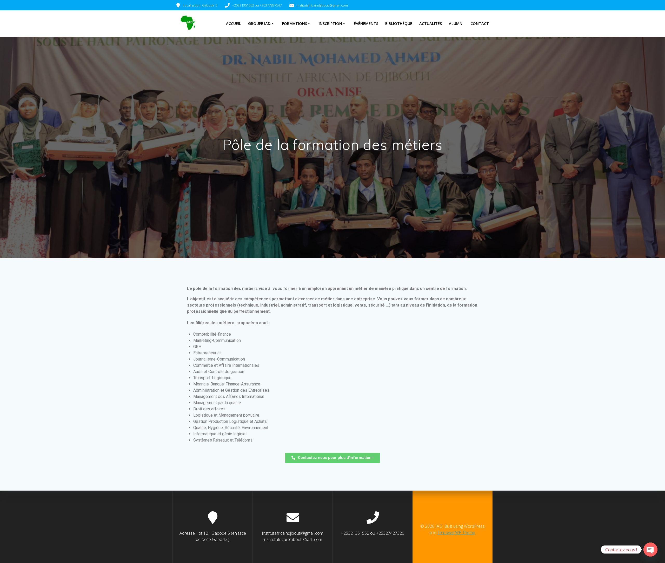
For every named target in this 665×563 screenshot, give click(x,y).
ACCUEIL (233, 23)
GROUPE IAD (259, 23)
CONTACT (479, 23)
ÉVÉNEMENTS (366, 23)
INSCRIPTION (330, 23)
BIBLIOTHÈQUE (398, 23)
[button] (332, 458)
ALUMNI (456, 23)
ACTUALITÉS (430, 23)
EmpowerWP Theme (456, 532)
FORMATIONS (294, 23)
